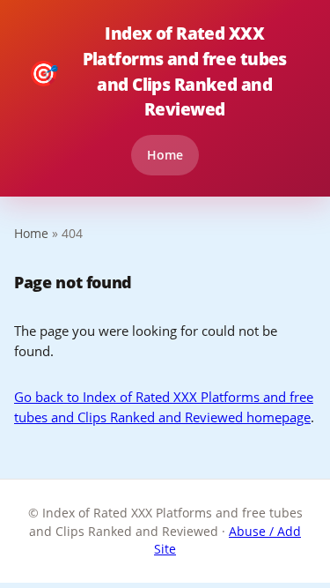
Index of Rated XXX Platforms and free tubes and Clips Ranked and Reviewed (157, 71)
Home (165, 154)
